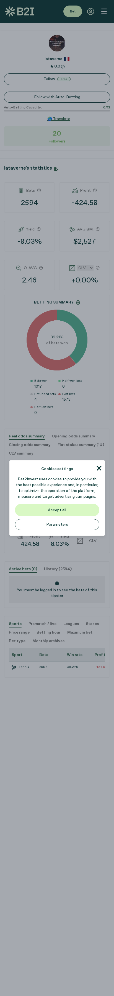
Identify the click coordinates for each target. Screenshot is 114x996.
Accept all (57, 510)
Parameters (57, 524)
